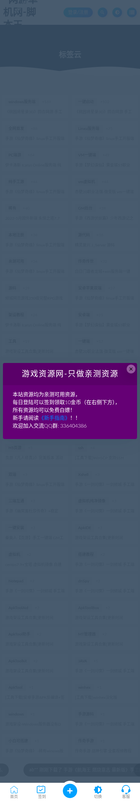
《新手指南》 (54, 418)
